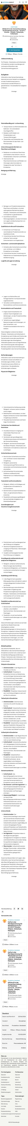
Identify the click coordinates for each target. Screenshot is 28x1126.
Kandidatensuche (5, 1077)
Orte (16, 1103)
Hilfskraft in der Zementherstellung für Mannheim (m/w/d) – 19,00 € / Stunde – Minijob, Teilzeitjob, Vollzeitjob (15, 988)
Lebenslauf (18, 1082)
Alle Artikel (3, 1116)
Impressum (18, 1113)
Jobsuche (17, 1077)
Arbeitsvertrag (18, 1087)
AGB (16, 1111)
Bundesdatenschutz (20, 1108)
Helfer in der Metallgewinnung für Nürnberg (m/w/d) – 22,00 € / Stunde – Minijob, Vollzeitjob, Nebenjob (15, 926)
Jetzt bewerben (15, 50)
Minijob (14, 42)
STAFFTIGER (14, 27)
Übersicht (3, 1074)
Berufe (17, 1079)
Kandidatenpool (5, 1082)
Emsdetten (22, 1021)
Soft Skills (3, 1106)
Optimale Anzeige (5, 1101)
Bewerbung (18, 1084)
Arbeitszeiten (18, 1092)
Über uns (17, 1101)
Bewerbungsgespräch (6, 1098)
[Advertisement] (14, 106)
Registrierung (18, 1098)
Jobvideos (3, 1087)
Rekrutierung (4, 1103)
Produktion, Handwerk (14, 920)
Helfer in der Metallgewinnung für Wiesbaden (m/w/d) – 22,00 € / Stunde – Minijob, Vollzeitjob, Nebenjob (15, 956)
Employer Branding (6, 1084)
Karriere (3, 1108)
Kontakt (17, 1116)
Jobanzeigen (4, 1079)
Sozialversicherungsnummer (8, 1113)
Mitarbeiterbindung (6, 1111)
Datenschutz (18, 1106)
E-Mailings (3, 1089)
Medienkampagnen (6, 1092)
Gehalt (17, 1089)
